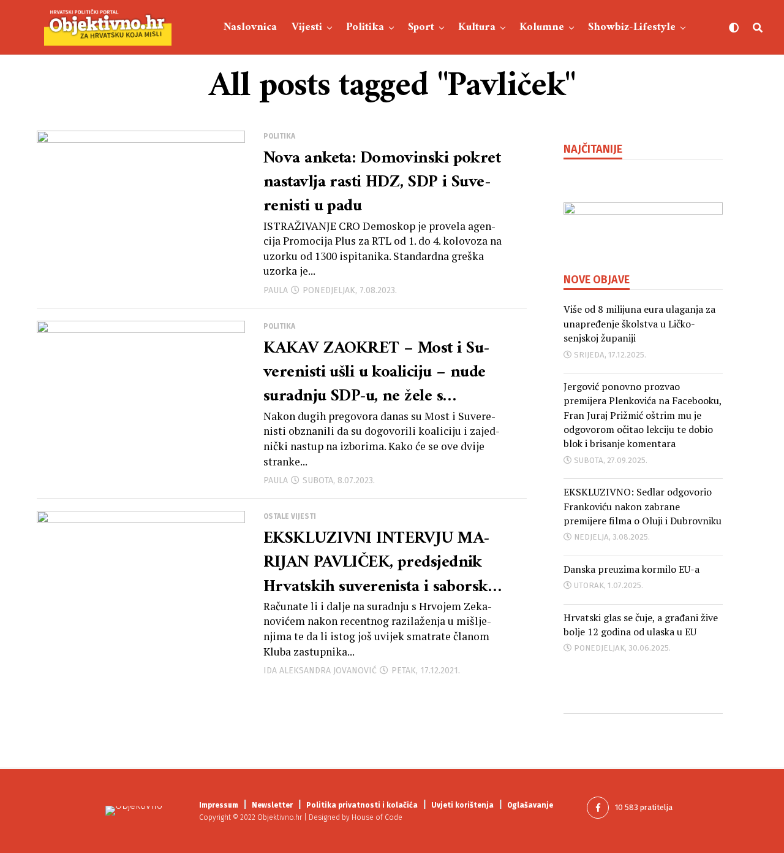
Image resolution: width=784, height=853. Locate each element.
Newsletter (272, 805)
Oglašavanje (530, 805)
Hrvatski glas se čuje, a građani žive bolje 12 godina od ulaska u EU (641, 624)
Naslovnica (250, 27)
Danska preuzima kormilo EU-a (631, 569)
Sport (421, 27)
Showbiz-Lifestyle (632, 27)
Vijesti (307, 27)
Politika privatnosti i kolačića (362, 805)
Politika (365, 27)
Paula (275, 290)
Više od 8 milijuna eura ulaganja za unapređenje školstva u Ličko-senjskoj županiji (639, 323)
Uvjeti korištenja (462, 805)
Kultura (477, 27)
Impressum (218, 805)
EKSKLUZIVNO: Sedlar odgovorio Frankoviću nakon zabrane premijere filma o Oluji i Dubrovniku (643, 506)
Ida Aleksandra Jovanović (320, 670)
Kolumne (541, 27)
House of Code (377, 817)
